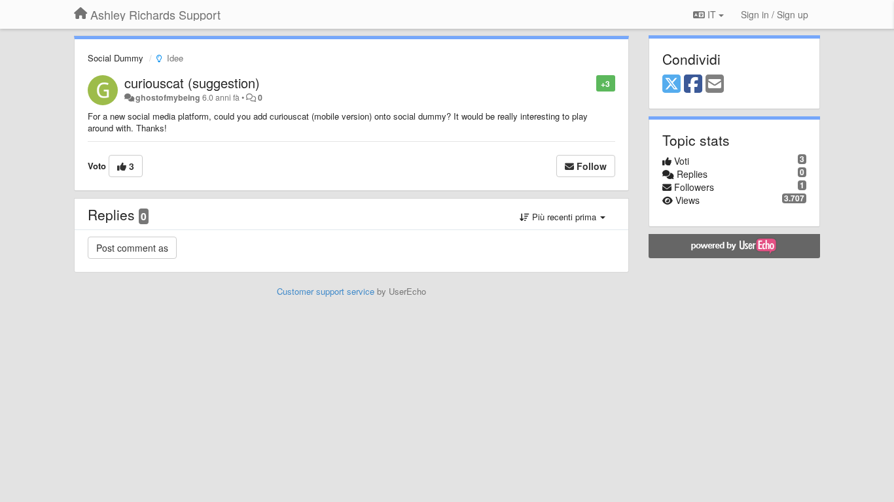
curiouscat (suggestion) (192, 82)
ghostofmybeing (167, 97)
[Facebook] (693, 84)
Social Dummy (115, 58)
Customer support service (325, 291)
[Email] (715, 84)
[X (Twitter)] (671, 84)
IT (712, 14)
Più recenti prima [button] (564, 216)
